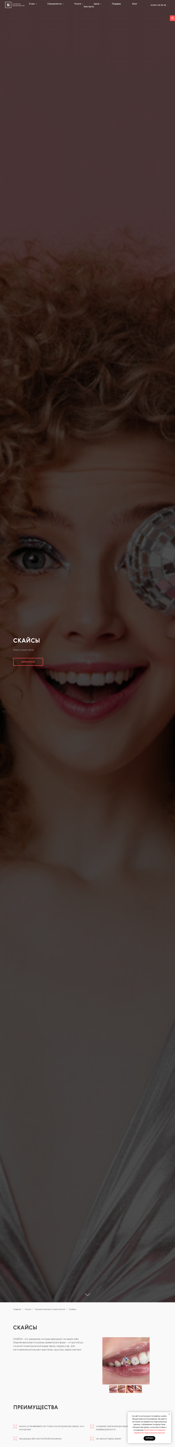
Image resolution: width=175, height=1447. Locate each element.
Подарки (116, 3)
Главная (17, 1309)
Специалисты (54, 3)
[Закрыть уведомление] (169, 1414)
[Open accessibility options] (172, 18)
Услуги (77, 3)
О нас (32, 3)
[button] (28, 662)
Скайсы (72, 1309)
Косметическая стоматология (50, 1309)
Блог (134, 3)
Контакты (89, 6)
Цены (97, 3)
